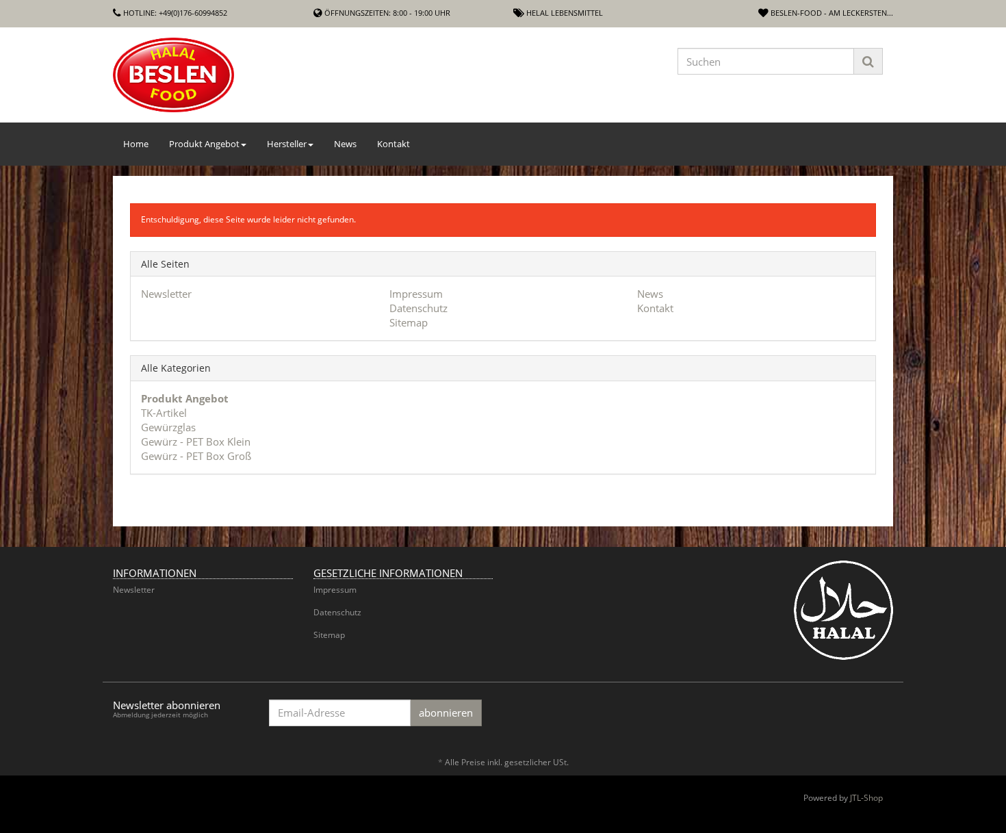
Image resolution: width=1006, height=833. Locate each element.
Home (136, 144)
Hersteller (287, 144)
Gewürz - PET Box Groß (196, 456)
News (345, 144)
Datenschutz (418, 308)
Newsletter (166, 293)
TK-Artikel (164, 413)
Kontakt (393, 144)
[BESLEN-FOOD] (236, 75)
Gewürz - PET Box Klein (195, 441)
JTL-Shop (866, 798)
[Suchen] (868, 61)
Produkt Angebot (204, 144)
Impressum (416, 293)
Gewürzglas (168, 427)
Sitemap (408, 322)
